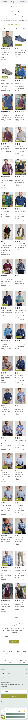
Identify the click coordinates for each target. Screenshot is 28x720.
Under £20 (10, 24)
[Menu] (1, 6)
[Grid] (24, 29)
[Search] (4, 6)
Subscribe (14, 641)
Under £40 (17, 24)
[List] (26, 29)
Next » (17, 617)
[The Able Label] (14, 6)
